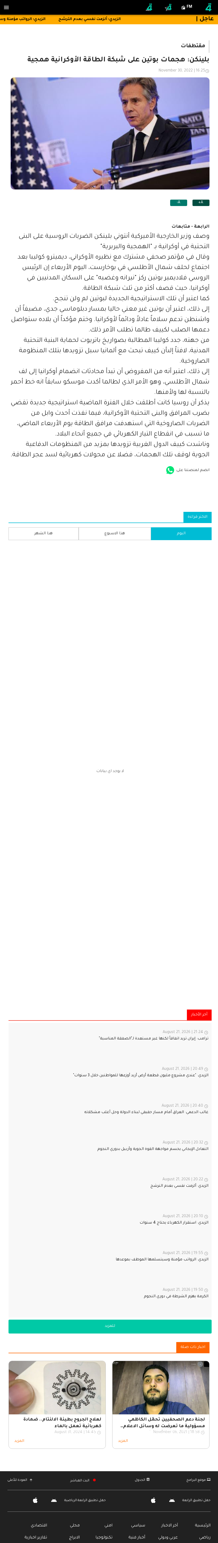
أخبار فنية (136, 1538)
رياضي (205, 1538)
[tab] (181, 533)
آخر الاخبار (169, 1526)
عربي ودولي (168, 1538)
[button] (110, 1327)
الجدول (140, 1480)
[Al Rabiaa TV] (208, 7)
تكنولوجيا (103, 1538)
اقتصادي (39, 1526)
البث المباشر (79, 1481)
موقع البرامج (196, 1480)
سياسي (138, 1526)
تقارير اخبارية (35, 1538)
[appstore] (170, 470)
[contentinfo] (110, 1170)
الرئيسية (203, 1526)
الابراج (74, 1538)
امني (108, 1526)
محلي (75, 1526)
